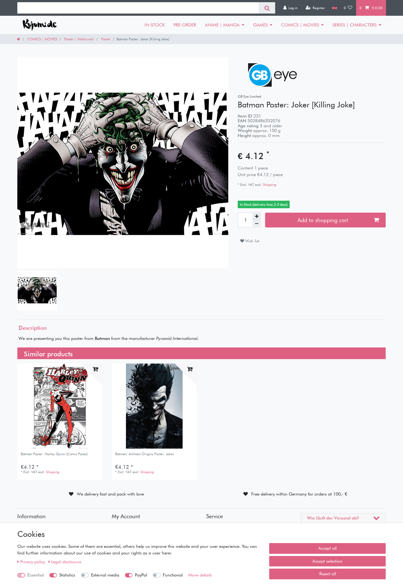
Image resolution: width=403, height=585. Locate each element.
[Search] (267, 8)
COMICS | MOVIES (300, 24)
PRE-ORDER (184, 24)
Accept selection (327, 561)
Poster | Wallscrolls (78, 39)
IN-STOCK (155, 24)
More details (200, 574)
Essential (35, 574)
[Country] (334, 8)
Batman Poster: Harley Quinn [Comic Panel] (54, 454)
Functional (173, 574)
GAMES (260, 24)
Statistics (67, 574)
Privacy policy (33, 561)
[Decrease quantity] (256, 223)
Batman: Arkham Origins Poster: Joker (144, 454)
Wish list (251, 240)
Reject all (327, 573)
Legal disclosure (66, 561)
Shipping (269, 184)
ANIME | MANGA (222, 24)
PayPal (141, 574)
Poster (105, 39)
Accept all (327, 548)
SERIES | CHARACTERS (354, 24)
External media (105, 574)
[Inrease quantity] (256, 216)
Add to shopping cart (323, 220)
